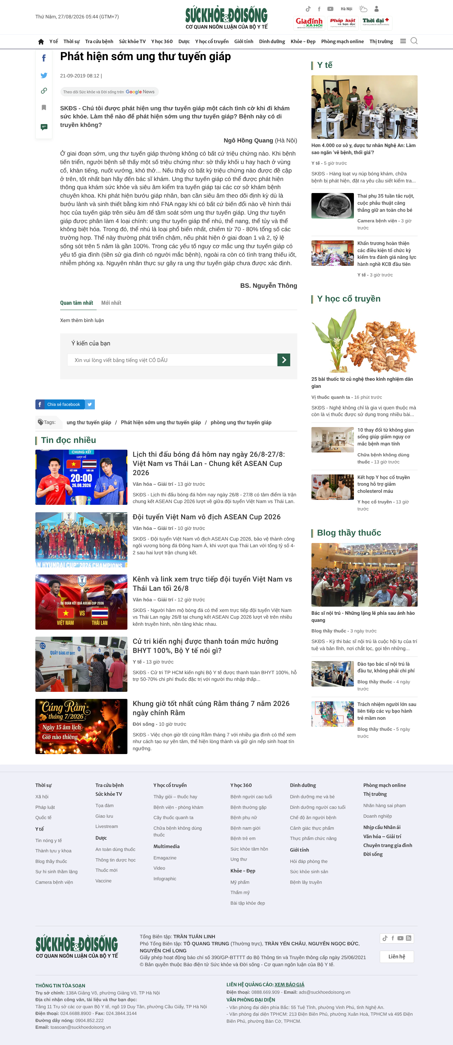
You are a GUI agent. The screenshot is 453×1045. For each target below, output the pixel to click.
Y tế (54, 42)
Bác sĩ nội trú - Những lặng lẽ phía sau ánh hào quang (363, 617)
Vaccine (103, 880)
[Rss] (408, 939)
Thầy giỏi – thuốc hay (175, 796)
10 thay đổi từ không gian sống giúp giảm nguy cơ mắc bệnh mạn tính (385, 437)
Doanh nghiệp (377, 816)
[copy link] (44, 90)
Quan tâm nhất (76, 302)
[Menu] (403, 41)
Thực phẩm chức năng (313, 838)
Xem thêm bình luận (82, 320)
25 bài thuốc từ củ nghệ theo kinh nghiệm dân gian (362, 382)
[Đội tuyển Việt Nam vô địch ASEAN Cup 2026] (81, 539)
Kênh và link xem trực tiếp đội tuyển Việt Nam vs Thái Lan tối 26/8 (212, 583)
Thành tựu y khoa (53, 850)
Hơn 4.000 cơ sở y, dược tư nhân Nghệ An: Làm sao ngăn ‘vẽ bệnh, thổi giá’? (363, 149)
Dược (184, 42)
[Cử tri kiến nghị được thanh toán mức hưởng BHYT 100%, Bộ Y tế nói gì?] (81, 664)
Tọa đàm (105, 805)
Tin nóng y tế (48, 840)
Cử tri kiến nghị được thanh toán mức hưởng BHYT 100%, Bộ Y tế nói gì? (206, 646)
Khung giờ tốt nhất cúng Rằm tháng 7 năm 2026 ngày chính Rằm (211, 708)
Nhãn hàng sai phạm (384, 805)
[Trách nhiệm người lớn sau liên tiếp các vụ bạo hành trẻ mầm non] (332, 714)
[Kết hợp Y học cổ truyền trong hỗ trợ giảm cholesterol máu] (332, 487)
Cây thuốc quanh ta (174, 817)
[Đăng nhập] (376, 8)
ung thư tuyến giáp (89, 422)
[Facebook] (319, 9)
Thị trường (381, 42)
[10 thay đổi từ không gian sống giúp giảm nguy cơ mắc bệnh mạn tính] (332, 440)
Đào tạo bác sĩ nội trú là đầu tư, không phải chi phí (385, 667)
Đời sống (373, 854)
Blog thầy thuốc (349, 533)
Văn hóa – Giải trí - (155, 484)
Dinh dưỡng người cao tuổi (317, 807)
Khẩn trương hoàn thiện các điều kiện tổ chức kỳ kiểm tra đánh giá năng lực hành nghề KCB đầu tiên (386, 254)
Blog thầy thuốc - (330, 631)
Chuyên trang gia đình (387, 845)
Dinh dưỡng (272, 42)
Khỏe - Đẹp (303, 42)
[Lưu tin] (44, 108)
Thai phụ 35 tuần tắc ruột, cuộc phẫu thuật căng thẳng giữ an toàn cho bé (385, 203)
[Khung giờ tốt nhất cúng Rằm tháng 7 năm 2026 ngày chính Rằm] (81, 726)
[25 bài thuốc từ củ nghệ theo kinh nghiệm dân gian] (364, 341)
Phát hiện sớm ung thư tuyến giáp (161, 422)
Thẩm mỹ (240, 892)
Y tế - (139, 662)
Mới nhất (111, 302)
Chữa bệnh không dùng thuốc (178, 831)
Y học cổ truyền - (376, 501)
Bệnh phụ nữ (243, 817)
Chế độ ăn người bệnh (313, 817)
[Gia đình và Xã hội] (309, 23)
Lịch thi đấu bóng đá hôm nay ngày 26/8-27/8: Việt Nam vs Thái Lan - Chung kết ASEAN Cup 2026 (209, 463)
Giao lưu (104, 816)
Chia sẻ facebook (63, 404)
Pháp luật (45, 807)
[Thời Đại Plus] (376, 22)
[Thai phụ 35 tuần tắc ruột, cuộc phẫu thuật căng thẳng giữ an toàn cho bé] (332, 205)
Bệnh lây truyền (306, 882)
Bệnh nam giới (245, 828)
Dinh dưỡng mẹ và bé (312, 796)
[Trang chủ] (41, 42)
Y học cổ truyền (212, 42)
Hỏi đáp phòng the (308, 861)
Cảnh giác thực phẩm (312, 828)
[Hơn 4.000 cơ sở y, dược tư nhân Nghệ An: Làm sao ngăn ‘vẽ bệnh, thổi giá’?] (364, 107)
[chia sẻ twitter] (44, 75)
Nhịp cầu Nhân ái (382, 827)
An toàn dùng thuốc (116, 849)
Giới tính (243, 42)
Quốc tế (43, 817)
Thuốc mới (106, 870)
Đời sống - (146, 724)
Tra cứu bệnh (99, 42)
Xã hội (41, 796)
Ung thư (238, 859)
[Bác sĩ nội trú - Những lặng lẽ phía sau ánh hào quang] (364, 575)
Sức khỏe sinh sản (309, 871)
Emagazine (165, 857)
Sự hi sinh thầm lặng (56, 871)
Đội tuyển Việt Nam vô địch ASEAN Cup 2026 (207, 517)
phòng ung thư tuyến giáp (241, 422)
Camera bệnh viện (54, 882)
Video (159, 868)
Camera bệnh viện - (379, 220)
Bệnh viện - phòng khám (178, 807)
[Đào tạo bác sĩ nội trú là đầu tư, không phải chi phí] (332, 674)
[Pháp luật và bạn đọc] (343, 23)
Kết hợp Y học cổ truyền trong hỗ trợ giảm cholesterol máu (383, 484)
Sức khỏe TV (132, 42)
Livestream (107, 826)
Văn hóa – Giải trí (382, 836)
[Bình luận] (44, 128)
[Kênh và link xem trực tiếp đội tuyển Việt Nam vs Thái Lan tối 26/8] (81, 602)
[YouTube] (330, 9)
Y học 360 (162, 42)
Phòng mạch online (342, 42)
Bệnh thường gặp (248, 807)
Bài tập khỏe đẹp (247, 903)
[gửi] (283, 360)
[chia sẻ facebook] (44, 57)
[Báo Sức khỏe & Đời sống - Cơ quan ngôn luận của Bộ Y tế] (226, 17)
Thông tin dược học (116, 860)
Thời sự (71, 42)
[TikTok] (308, 9)
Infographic (165, 878)
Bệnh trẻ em (243, 838)
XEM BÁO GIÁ (289, 985)
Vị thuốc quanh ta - (332, 397)
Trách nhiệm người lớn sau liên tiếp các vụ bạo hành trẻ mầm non (386, 711)
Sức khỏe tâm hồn (249, 849)
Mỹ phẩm (239, 882)
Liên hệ (397, 956)
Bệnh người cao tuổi (251, 796)
